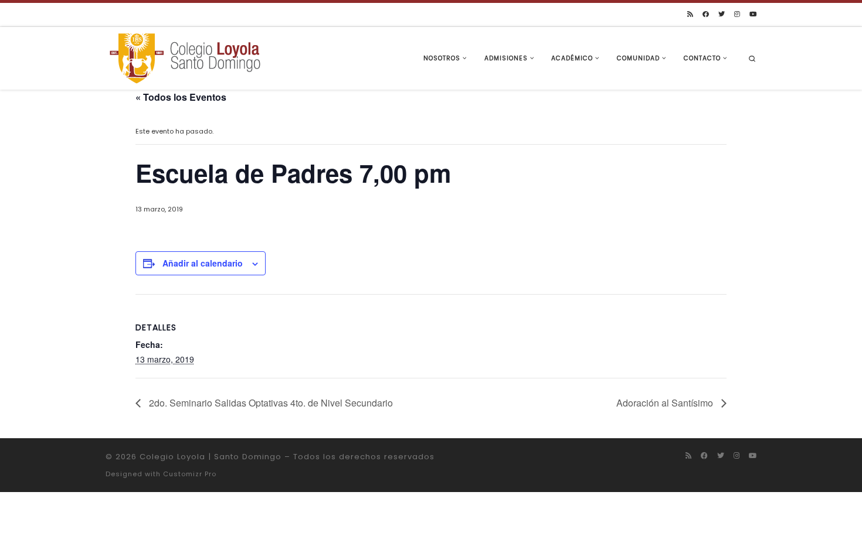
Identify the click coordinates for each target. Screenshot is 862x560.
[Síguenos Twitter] (721, 14)
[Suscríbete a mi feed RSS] (690, 14)
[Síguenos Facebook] (706, 14)
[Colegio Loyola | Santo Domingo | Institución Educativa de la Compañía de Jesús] (185, 57)
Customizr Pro (189, 474)
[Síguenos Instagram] (737, 14)
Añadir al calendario (202, 263)
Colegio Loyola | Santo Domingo (210, 456)
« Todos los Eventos (180, 97)
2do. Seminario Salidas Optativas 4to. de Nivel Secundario (270, 402)
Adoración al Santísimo (665, 402)
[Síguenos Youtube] (752, 14)
